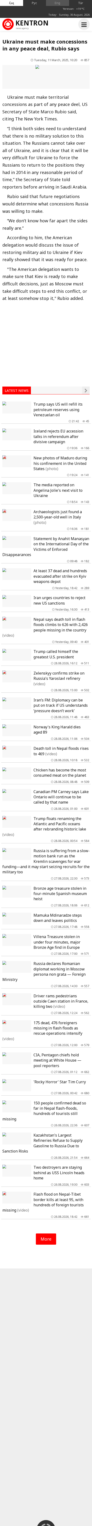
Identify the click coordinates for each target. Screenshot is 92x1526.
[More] (86, 390)
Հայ (11, 3)
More (46, 1239)
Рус (34, 3)
